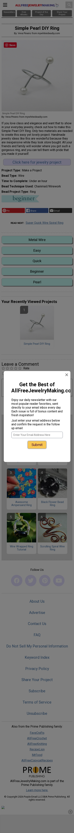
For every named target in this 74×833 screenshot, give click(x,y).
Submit (37, 442)
